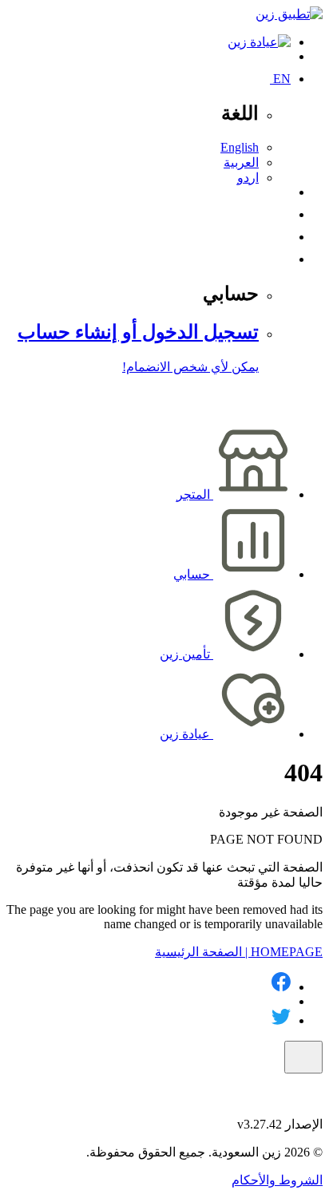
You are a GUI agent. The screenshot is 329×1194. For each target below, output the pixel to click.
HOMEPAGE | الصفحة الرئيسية (239, 952)
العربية (241, 162)
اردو (248, 177)
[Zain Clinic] (259, 42)
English (239, 147)
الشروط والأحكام (277, 1180)
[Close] (303, 1057)
